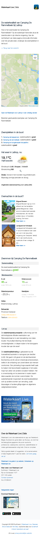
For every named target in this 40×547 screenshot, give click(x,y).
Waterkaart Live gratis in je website (12, 461)
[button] (20, 80)
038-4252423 (12, 317)
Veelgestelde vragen (7, 490)
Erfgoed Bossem (21, 201)
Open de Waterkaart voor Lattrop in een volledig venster (19, 113)
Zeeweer (35, 524)
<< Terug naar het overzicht (10, 48)
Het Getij (15, 526)
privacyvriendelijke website (23, 533)
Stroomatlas (6, 526)
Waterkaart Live (26, 524)
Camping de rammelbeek (11, 140)
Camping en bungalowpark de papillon (15, 142)
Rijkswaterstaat (33, 106)
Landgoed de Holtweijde (24, 226)
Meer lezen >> (20, 221)
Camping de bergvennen (11, 137)
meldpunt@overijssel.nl (8, 315)
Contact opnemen (7, 477)
